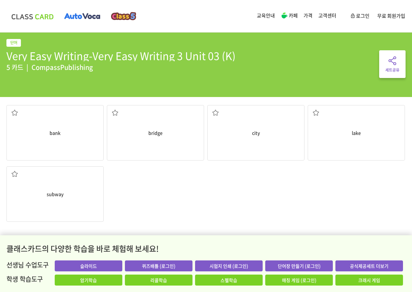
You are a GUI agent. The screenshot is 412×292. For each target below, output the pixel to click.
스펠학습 (228, 280)
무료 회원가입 (391, 15)
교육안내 (266, 15)
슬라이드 (88, 266)
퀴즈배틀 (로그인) (158, 266)
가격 (308, 15)
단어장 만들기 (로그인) (299, 266)
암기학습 (88, 280)
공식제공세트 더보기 (369, 266)
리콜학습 (158, 280)
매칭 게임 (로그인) (299, 280)
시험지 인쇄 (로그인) (229, 266)
